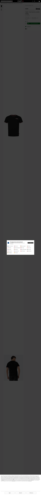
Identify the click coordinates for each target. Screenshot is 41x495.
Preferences (31, 492)
